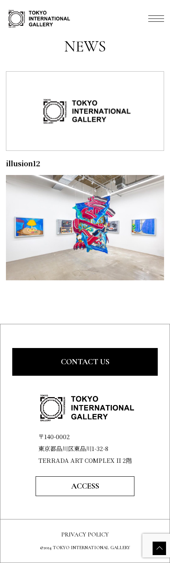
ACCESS (85, 486)
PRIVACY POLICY (85, 534)
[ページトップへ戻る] (159, 548)
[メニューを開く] (156, 18)
